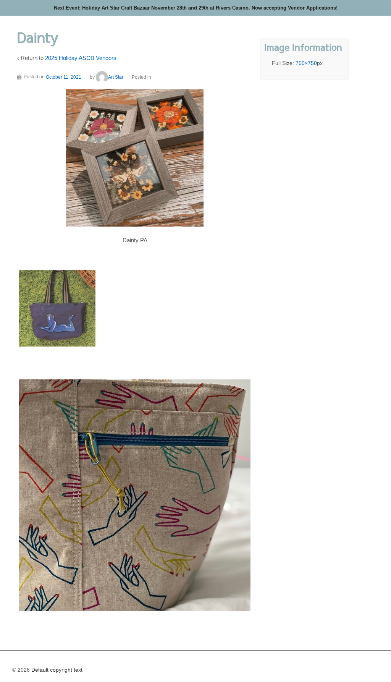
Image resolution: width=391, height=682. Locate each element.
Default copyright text (56, 670)
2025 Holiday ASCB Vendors (80, 58)
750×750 (306, 63)
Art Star (115, 77)
